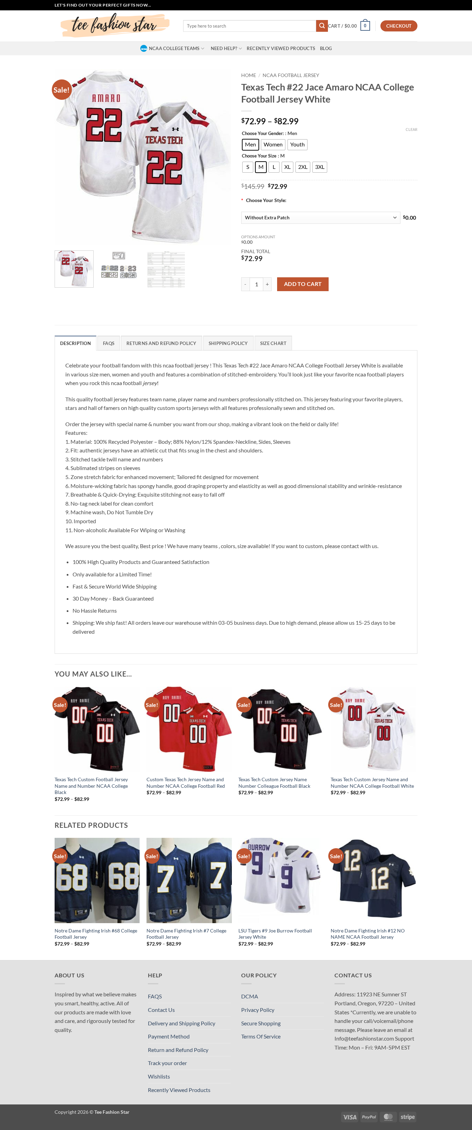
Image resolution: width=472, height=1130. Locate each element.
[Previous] (66, 157)
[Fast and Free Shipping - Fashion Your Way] (114, 25)
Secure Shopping (261, 1023)
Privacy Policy (257, 1009)
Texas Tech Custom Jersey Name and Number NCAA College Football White (372, 782)
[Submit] (322, 26)
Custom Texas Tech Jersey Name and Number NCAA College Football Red (186, 782)
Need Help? (224, 48)
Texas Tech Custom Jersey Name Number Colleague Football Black (274, 782)
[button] (349, 26)
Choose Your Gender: (263, 133)
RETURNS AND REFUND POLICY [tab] (161, 343)
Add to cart (303, 284)
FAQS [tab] (108, 343)
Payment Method (169, 1036)
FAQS (155, 996)
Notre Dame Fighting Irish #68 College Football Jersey (96, 934)
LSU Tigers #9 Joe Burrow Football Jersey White (275, 934)
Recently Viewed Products (281, 48)
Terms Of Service (261, 1036)
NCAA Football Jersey (291, 75)
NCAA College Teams (174, 48)
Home (248, 75)
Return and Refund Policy (178, 1049)
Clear (411, 129)
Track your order (167, 1063)
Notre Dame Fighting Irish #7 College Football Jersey (186, 934)
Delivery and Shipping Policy (181, 1023)
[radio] (250, 145)
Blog (326, 48)
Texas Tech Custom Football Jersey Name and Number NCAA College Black (91, 785)
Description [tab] (75, 343)
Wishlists (159, 1076)
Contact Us (161, 1009)
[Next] (219, 157)
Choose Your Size (259, 156)
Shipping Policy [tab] (228, 343)
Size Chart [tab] (273, 343)
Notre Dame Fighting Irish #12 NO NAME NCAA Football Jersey (368, 934)
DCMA (249, 996)
